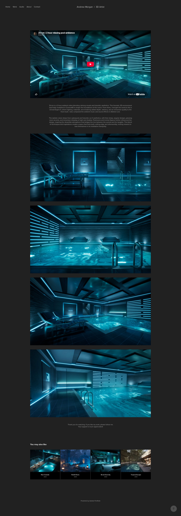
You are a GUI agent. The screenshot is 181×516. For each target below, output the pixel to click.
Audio (21, 7)
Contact (37, 7)
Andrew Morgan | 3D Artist (90, 6)
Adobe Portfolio (94, 501)
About (29, 7)
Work (15, 7)
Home (7, 7)
